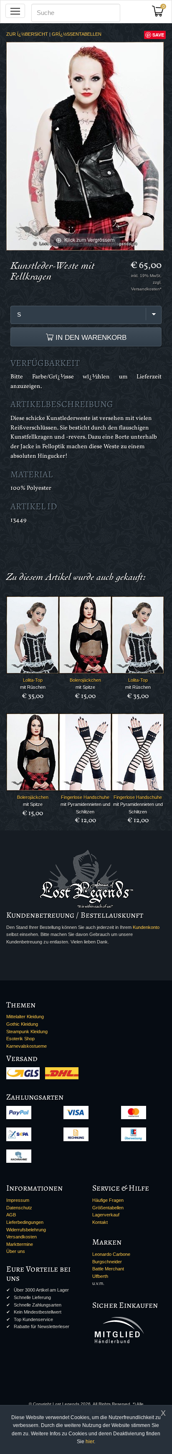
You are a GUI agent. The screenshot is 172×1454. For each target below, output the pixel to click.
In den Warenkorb (89, 337)
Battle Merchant (108, 1268)
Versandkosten (21, 1236)
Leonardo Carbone (111, 1254)
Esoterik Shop (20, 1038)
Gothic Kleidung (22, 1024)
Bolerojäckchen (85, 680)
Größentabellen (108, 1207)
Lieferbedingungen (24, 1222)
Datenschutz (19, 1207)
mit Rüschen (33, 687)
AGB (11, 1214)
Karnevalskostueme (26, 1046)
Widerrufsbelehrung (26, 1229)
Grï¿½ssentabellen (76, 34)
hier (90, 1441)
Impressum (17, 1200)
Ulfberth (100, 1276)
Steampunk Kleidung (27, 1031)
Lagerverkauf (105, 1214)
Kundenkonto (146, 927)
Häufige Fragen (108, 1200)
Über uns (15, 1251)
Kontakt (100, 1222)
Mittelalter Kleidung (25, 1016)
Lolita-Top (33, 680)
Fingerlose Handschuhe (85, 797)
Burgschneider (107, 1261)
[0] (160, 13)
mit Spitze (85, 687)
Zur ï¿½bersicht (27, 34)
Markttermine (19, 1244)
